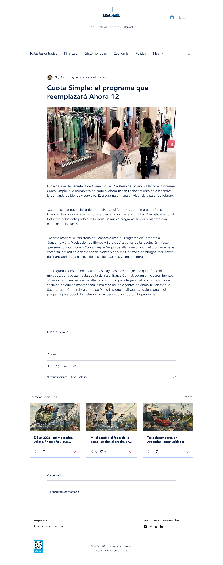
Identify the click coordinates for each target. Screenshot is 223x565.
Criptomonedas (95, 53)
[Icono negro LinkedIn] (161, 526)
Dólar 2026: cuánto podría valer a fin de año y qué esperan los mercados (53, 440)
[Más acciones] (174, 77)
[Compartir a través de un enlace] (74, 366)
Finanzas (70, 53)
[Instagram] (156, 526)
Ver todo (188, 396)
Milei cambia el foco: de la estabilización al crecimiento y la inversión (111, 440)
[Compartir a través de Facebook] (48, 366)
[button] (189, 53)
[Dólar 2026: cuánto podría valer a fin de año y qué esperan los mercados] (55, 417)
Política (141, 53)
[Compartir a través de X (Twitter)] (57, 366)
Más (156, 53)
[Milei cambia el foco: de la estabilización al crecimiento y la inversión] (111, 417)
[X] (145, 526)
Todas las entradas (43, 53)
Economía (121, 53)
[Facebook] (151, 526)
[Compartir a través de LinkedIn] (65, 366)
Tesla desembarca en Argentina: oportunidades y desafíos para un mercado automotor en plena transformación (167, 440)
